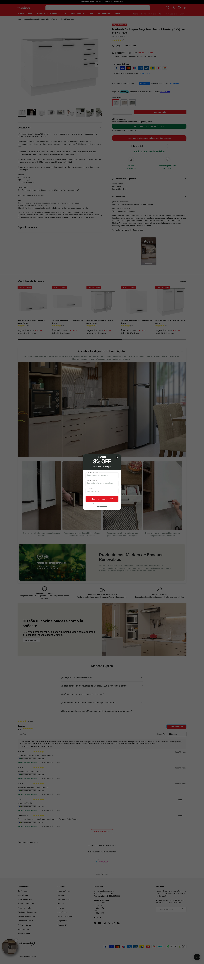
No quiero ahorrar (102, 506)
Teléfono (90, 488)
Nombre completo (92, 472)
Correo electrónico (92, 480)
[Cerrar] (117, 457)
